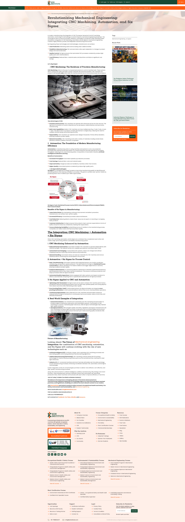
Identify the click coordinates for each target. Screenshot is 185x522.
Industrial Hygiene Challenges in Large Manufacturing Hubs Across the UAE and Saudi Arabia (124, 119)
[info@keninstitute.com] (63, 520)
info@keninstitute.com (71, 520)
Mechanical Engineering (82, 387)
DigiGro (135, 520)
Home (49, 13)
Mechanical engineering (87, 342)
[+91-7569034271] (48, 520)
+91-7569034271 (55, 520)
